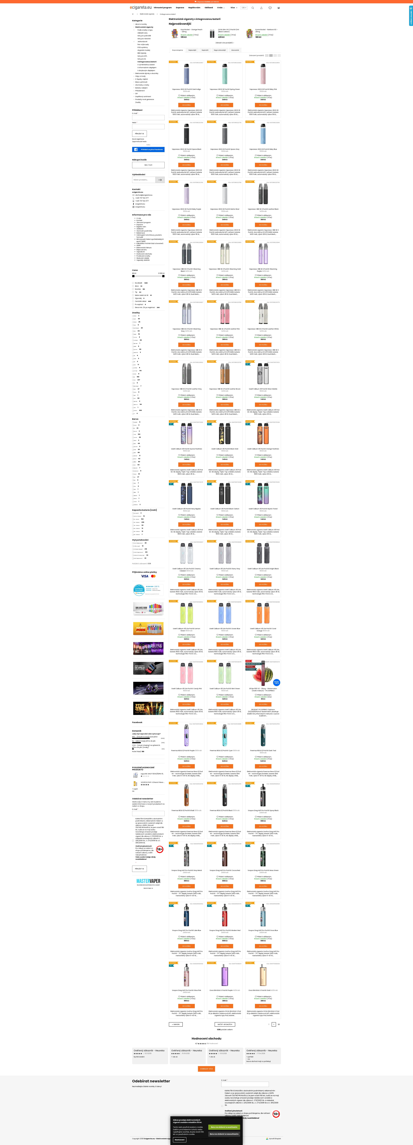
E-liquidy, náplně (141, 79)
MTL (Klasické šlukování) (140, 549)
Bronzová (136, 431)
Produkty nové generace (144, 99)
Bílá (135, 428)
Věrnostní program (143, 222)
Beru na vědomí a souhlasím (224, 1127)
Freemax (136, 337)
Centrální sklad (143, 301)
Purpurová (136, 495)
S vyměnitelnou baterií (146, 65)
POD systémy (143, 47)
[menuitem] (163, 7)
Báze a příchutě (141, 82)
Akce (138, 286)
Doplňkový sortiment (143, 96)
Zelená (136, 474)
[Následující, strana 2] (274, 1024)
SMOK (136, 389)
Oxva (136, 380)
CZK (243, 8)
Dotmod (136, 322)
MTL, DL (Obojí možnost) (139, 543)
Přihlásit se (139, 134)
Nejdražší (205, 50)
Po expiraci (140, 304)
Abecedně (235, 50)
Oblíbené (139, 229)
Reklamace (140, 233)
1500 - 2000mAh (138, 525)
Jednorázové (142, 41)
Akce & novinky (141, 24)
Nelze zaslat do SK (143, 295)
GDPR (138, 245)
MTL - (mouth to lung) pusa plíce (144, 737)
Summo (136, 392)
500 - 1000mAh (138, 519)
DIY (136, 94)
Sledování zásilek (142, 258)
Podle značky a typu (145, 30)
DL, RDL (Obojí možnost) (139, 558)
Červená (137, 437)
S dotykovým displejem (146, 70)
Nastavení (180, 1140)
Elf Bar (136, 331)
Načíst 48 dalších (225, 1024)
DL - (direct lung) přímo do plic (144, 741)
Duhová (136, 440)
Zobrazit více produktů (224, 43)
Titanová (136, 498)
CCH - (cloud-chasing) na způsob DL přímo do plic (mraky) (146, 746)
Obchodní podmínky (144, 231)
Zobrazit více (206, 1069)
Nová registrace (138, 139)
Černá (136, 434)
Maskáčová (136, 505)
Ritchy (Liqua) (137, 386)
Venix (135, 407)
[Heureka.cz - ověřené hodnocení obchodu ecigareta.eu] (148, 590)
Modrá (136, 452)
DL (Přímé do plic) (138, 546)
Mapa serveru (141, 250)
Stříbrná (136, 462)
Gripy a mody (140, 76)
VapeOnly (136, 401)
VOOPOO (137, 410)
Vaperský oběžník (143, 260)
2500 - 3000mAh (138, 531)
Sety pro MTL (142, 56)
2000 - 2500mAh (138, 528)
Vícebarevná (137, 471)
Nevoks (136, 374)
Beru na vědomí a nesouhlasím (224, 1134)
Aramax (136, 316)
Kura (135, 361)
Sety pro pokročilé (144, 36)
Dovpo (136, 325)
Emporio (136, 334)
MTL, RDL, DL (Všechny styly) (140, 555)
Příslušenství (140, 91)
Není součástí (137, 513)
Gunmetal (136, 446)
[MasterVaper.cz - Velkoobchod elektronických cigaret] (148, 880)
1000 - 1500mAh (138, 522)
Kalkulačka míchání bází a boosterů (149, 243)
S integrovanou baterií (147, 62)
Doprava (139, 225)
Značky (138, 102)
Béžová (136, 425)
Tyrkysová (136, 468)
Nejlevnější (192, 50)
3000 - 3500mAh (138, 534)
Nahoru (177, 1024)
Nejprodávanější (220, 50)
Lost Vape (137, 371)
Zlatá (136, 477)
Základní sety (142, 33)
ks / (148, 165)
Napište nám (141, 227)
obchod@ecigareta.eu (143, 195)
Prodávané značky (143, 256)
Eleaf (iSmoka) (138, 328)
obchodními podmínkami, (254, 1091)
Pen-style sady (143, 44)
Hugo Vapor (136, 343)
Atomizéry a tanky (142, 85)
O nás (138, 218)
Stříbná (135, 492)
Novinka (140, 289)
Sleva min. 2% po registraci (147, 307)
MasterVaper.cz (148, 888)
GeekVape (137, 340)
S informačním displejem (147, 67)
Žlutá (135, 480)
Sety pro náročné (144, 39)
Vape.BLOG (140, 252)
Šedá (136, 465)
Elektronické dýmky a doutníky (146, 73)
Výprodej (139, 298)
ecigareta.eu (140, 204)
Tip (138, 292)
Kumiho (136, 358)
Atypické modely (144, 50)
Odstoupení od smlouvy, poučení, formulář (149, 236)
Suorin (135, 395)
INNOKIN (136, 346)
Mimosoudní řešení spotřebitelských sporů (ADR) (150, 240)
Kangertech (137, 352)
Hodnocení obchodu (144, 254)
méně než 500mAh (139, 516)
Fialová (136, 443)
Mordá (135, 489)
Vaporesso (137, 404)
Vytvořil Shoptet (275, 1139)
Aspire (136, 319)
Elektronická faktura (143, 248)
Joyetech (137, 349)
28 (279, 1024)
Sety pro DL (142, 59)
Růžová (136, 459)
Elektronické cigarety (144, 27)
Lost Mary (136, 368)
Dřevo (136, 486)
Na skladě (141, 283)
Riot (135, 383)
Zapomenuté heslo (139, 142)
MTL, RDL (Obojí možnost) (140, 552)
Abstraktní (136, 422)
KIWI (135, 355)
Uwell (136, 398)
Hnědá (136, 449)
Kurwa (136, 365)
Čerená (136, 501)
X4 (135, 413)
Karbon (136, 483)
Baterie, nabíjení (141, 88)
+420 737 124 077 (142, 198)
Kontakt (139, 220)
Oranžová (136, 456)
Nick (136, 377)
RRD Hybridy (142, 53)
